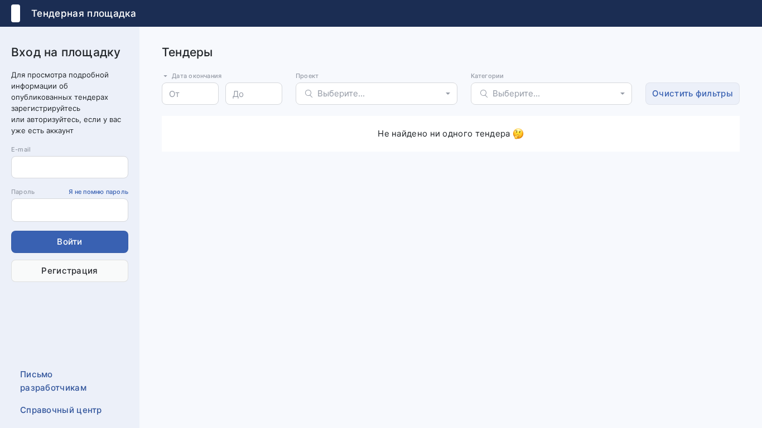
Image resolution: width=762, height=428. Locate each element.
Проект (307, 76)
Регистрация (69, 270)
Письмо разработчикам (53, 381)
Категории (487, 76)
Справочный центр (61, 410)
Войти (70, 241)
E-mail (21, 149)
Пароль (69, 192)
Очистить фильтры (692, 93)
